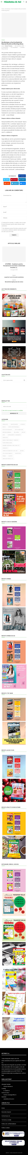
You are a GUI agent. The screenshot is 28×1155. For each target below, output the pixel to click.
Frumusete (5, 448)
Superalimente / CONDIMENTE (14, 434)
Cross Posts (18, 453)
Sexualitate (5, 424)
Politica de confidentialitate (9, 1123)
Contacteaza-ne (6, 1116)
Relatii (4, 426)
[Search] (23, 2)
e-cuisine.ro (7, 1090)
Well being (16, 432)
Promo (4, 456)
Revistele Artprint (6, 1112)
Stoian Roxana (8, 46)
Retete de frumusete (7, 429)
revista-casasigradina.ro (10, 1094)
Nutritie (10, 456)
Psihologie (5, 437)
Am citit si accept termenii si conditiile (13, 410)
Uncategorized (14, 424)
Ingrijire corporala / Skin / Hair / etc (11, 445)
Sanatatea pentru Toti (8, 458)
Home (3, 8)
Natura (22, 450)
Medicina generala (7, 432)
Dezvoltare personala (13, 426)
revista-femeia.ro (8, 1086)
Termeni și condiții (6, 1120)
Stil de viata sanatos (7, 453)
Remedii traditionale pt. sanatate (10, 440)
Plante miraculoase (7, 442)
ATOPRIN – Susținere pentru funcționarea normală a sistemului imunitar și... (14, 265)
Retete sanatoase (19, 429)
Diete (4, 434)
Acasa (3, 1108)
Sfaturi (23, 432)
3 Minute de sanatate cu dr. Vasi (10, 450)
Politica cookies (6, 1127)
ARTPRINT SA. (18, 1071)
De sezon (23, 424)
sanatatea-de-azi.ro (9, 1099)
